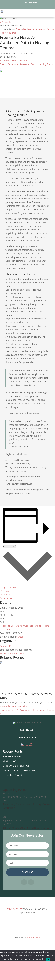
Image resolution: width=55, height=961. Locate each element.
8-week (19, 636)
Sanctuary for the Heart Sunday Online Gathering (26, 806)
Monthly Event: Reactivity (13, 60)
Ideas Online (33, 937)
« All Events (5, 21)
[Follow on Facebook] (25, 6)
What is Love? (9, 761)
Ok (48, 959)
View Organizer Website (12, 653)
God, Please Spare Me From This (19, 770)
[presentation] (27, 663)
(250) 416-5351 (30, 2)
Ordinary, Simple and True (16, 765)
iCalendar (5, 591)
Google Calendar (8, 587)
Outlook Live (6, 598)
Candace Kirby (7, 646)
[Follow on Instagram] (30, 6)
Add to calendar (9, 547)
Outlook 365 (6, 594)
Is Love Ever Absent (12, 775)
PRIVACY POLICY (15, 909)
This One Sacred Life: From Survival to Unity (26, 696)
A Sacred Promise (12, 756)
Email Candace (27, 737)
